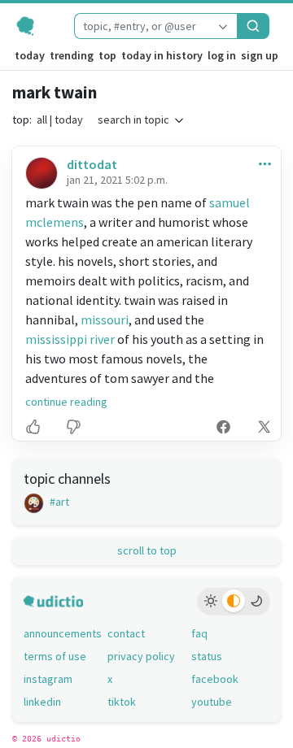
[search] (253, 26)
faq (199, 633)
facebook (214, 679)
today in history (162, 55)
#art (58, 501)
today (30, 55)
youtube (211, 701)
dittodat (92, 164)
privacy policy (141, 656)
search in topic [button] (133, 119)
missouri (105, 319)
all (42, 119)
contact (126, 633)
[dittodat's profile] (40, 172)
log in (222, 55)
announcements (63, 633)
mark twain (54, 92)
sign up (259, 55)
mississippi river (70, 339)
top (107, 55)
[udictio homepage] (37, 26)
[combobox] (141, 26)
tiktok (121, 701)
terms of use (55, 656)
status (206, 656)
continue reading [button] (66, 401)
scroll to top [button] (147, 550)
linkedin (42, 701)
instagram (48, 679)
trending (72, 55)
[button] (261, 163)
